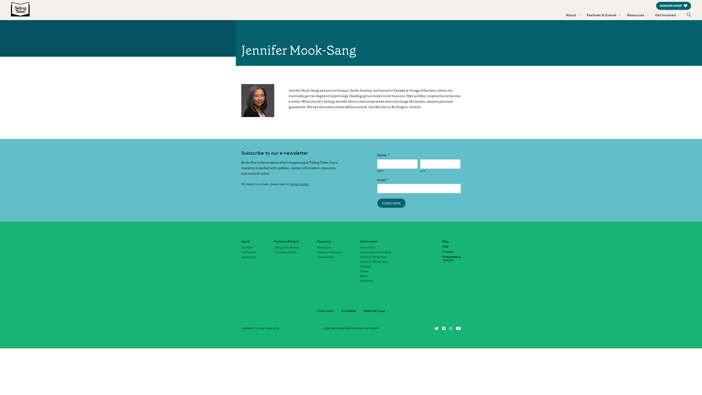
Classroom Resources (329, 252)
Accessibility (248, 256)
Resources (635, 15)
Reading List (324, 247)
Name (383, 155)
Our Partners (248, 252)
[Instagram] (450, 328)
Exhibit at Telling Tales (373, 256)
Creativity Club (325, 256)
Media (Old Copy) (374, 311)
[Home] (20, 10)
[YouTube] (458, 328)
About (571, 15)
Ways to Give (367, 247)
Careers (364, 271)
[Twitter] (437, 328)
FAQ (445, 247)
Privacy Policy (325, 311)
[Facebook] (444, 328)
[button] (688, 14)
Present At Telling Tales (373, 261)
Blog (445, 241)
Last (423, 171)
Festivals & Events (601, 15)
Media (363, 275)
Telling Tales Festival (286, 247)
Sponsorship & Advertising (375, 252)
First (380, 171)
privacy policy (299, 184)
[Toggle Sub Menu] (579, 15)
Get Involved (665, 15)
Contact (447, 252)
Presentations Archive (451, 258)
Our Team (247, 247)
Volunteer (365, 266)
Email (383, 180)
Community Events (285, 252)
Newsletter (366, 280)
